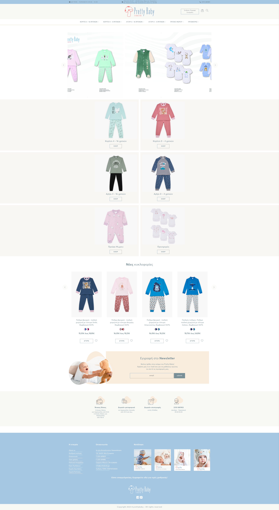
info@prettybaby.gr (103, 466)
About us (72, 450)
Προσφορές (192, 22)
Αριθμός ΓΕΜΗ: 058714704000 (106, 469)
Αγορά (86, 341)
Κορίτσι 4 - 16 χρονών (88, 22)
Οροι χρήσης (73, 459)
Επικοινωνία (73, 456)
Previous (63, 65)
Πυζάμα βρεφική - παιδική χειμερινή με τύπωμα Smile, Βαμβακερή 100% (86, 322)
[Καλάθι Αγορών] (202, 11)
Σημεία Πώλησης (75, 472)
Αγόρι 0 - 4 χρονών (156, 22)
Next (215, 65)
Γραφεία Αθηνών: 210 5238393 (106, 462)
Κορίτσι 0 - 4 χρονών (111, 22)
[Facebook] (138, 498)
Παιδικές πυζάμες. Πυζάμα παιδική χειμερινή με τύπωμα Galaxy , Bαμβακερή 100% (192, 322)
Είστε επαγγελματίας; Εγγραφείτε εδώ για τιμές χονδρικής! (139, 478)
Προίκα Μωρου (176, 22)
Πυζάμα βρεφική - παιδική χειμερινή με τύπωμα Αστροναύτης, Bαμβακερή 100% (157, 322)
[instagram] (141, 498)
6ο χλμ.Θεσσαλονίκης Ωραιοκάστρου (109, 450)
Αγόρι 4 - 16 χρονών (134, 22)
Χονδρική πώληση (75, 453)
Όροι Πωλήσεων (74, 466)
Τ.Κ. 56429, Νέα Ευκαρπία (105, 453)
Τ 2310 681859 (101, 456)
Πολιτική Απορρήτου (76, 462)
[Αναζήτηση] (207, 11)
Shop (140, 92)
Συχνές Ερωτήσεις (75, 469)
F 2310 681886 (101, 459)
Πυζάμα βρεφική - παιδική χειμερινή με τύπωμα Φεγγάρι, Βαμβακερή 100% (122, 322)
